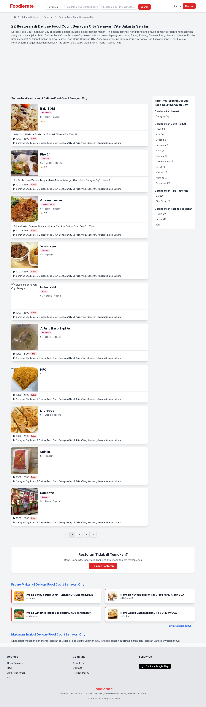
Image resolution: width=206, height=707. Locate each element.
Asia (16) (160, 134)
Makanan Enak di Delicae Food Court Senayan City (48, 634)
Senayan (48, 17)
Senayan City (162, 116)
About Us (78, 663)
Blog (9, 667)
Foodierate (22, 6)
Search (144, 7)
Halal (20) (161, 129)
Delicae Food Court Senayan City (76, 17)
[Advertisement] (103, 70)
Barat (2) (160, 150)
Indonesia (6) (162, 145)
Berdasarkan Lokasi (167, 111)
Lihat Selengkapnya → (182, 625)
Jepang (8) (161, 139)
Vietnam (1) (161, 172)
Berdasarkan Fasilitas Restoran (173, 208)
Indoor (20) (161, 219)
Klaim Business (15, 663)
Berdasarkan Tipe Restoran (171, 190)
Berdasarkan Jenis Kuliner (170, 123)
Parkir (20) (161, 214)
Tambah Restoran (103, 565)
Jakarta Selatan (30, 17)
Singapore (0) (163, 183)
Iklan (9, 677)
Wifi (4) (159, 224)
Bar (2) (159, 195)
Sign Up (189, 6)
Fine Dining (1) (163, 201)
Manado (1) (161, 177)
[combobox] (82, 7)
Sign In (177, 6)
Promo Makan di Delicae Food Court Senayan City (47, 584)
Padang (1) (161, 156)
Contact (77, 667)
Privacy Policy (81, 672)
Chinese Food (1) (164, 161)
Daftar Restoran (15, 672)
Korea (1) (160, 167)
